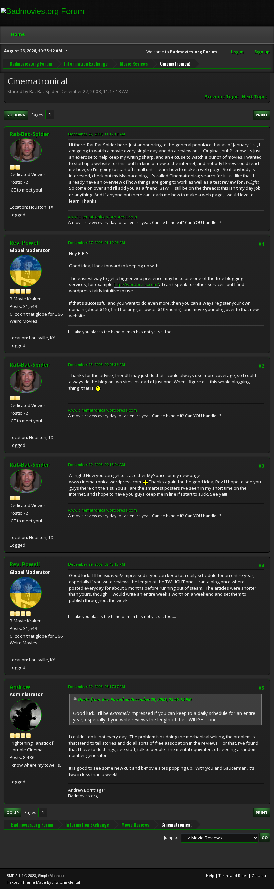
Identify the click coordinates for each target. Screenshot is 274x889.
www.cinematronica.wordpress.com (102, 217)
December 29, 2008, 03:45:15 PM (96, 564)
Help (210, 875)
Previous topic (221, 97)
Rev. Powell (25, 242)
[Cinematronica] (12, 199)
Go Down (16, 114)
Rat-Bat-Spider (29, 134)
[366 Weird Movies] (12, 330)
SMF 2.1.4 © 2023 (21, 876)
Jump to (171, 837)
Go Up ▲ (259, 875)
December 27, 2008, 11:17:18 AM (96, 133)
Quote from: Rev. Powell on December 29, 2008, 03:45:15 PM (135, 699)
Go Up (12, 812)
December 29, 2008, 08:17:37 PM (96, 686)
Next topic (254, 97)
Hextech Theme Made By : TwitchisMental (43, 882)
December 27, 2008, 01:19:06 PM (96, 242)
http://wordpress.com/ (136, 284)
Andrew (20, 686)
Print (262, 114)
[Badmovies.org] (12, 774)
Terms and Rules (233, 875)
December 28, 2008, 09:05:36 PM (96, 364)
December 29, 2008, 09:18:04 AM (96, 464)
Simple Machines (51, 876)
